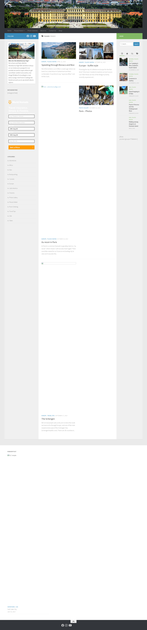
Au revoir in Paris (49, 242)
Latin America (13, 188)
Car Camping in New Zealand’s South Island (133, 65)
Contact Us (52, 31)
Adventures (12, 161)
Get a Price (15, 147)
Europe (44, 62)
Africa (11, 165)
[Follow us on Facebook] (28, 36)
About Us (43, 31)
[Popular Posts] (127, 54)
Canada (11, 179)
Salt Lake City (12, 609)
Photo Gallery (84, 108)
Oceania (11, 193)
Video (11, 221)
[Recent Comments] (132, 54)
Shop (60, 31)
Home (9, 31)
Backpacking (13, 174)
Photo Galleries (33, 31)
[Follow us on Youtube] (34, 36)
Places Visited (18, 31)
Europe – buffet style (88, 65)
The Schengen (48, 418)
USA (10, 216)
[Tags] (137, 54)
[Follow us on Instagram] (31, 36)
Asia (10, 170)
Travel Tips (51, 415)
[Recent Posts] (122, 54)
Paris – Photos (85, 111)
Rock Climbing (13, 207)
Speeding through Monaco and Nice (58, 65)
